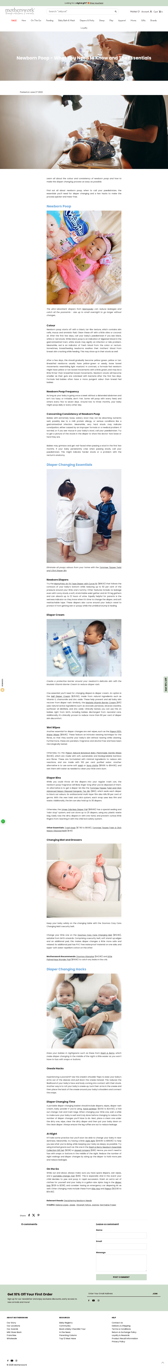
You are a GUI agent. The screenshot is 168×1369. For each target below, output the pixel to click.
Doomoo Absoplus (85, 956)
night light (90, 1140)
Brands (153, 20)
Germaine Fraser (108, 1204)
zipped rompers (82, 1150)
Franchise (11, 1335)
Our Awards (12, 1329)
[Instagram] (98, 1301)
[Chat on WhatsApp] (3, 821)
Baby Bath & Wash (66, 20)
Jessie (72, 1204)
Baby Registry (66, 1322)
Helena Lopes (61, 1204)
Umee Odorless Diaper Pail (74, 809)
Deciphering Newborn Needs (78, 1200)
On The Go (36, 20)
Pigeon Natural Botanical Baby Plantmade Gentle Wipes (93, 752)
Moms (133, 20)
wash (80, 765)
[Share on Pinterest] (38, 1215)
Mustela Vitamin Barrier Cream (101, 702)
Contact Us (117, 1322)
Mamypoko (87, 309)
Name (99, 1230)
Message (101, 1252)
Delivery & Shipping (121, 1325)
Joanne (95, 1204)
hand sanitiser (90, 1108)
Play (111, 20)
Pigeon (108, 1188)
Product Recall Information (125, 1338)
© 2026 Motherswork (17, 1364)
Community (65, 1325)
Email (99, 1241)
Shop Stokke (96, 3)
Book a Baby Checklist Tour (72, 1329)
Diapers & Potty (87, 20)
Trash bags (70, 827)
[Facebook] (88, 1301)
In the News (64, 1332)
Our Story (11, 1322)
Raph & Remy (108, 1053)
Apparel (122, 20)
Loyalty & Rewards (121, 1335)
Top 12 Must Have (67, 1338)
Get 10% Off (165, 684)
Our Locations (13, 1325)
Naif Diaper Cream (60, 696)
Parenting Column (68, 1335)
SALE (14, 20)
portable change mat (64, 1176)
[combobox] (79, 11)
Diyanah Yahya (83, 1204)
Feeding (49, 20)
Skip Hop (96, 1188)
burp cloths (92, 765)
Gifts (143, 20)
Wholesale (12, 1338)
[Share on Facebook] (29, 1215)
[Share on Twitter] (33, 1215)
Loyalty (84, 27)
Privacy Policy (118, 1341)
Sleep (102, 20)
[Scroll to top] (163, 1362)
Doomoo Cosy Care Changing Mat (95, 935)
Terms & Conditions (121, 1329)
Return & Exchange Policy (124, 1332)
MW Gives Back (14, 1332)
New (24, 20)
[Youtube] (93, 1301)
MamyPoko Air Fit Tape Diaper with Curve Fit (75, 583)
